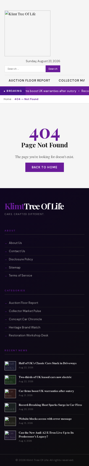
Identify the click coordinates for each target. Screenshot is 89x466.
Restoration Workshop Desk (28, 335)
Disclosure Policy (21, 259)
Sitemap (15, 267)
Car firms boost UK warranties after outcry (40, 91)
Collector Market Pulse (25, 311)
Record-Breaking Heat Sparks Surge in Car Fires (50, 404)
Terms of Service (20, 275)
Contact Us (17, 251)
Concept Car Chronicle (25, 319)
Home (7, 99)
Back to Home (45, 167)
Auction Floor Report (29, 80)
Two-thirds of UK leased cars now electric (45, 377)
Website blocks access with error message (45, 418)
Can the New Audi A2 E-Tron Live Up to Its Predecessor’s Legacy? (46, 434)
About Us (15, 243)
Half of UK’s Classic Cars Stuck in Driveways (47, 363)
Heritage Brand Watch (24, 327)
